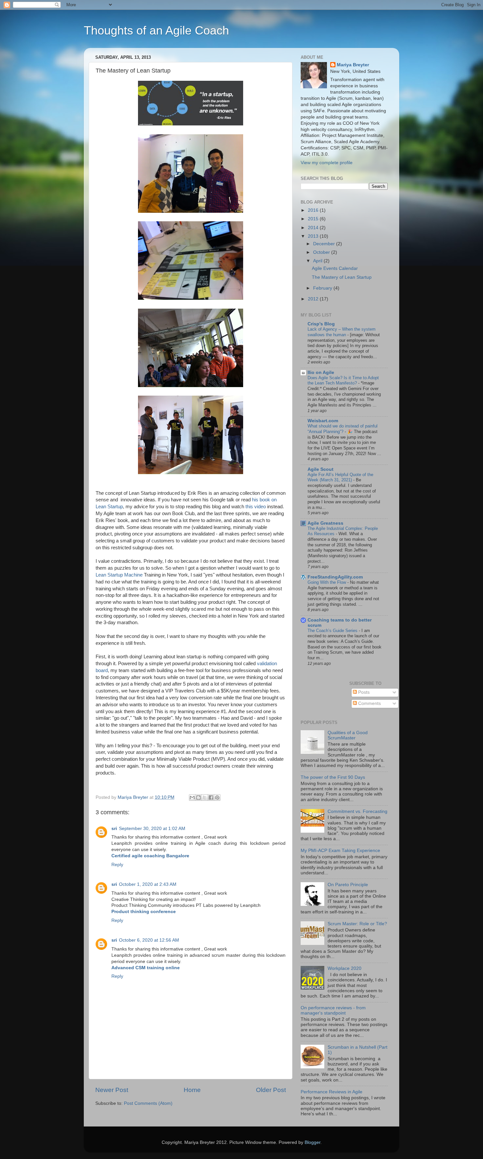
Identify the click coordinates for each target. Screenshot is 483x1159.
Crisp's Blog (321, 323)
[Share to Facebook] (211, 797)
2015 (314, 218)
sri (114, 828)
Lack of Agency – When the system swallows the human (342, 332)
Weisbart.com (323, 420)
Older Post (271, 1089)
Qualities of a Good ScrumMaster (348, 735)
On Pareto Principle (348, 884)
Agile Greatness (325, 523)
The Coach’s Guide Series (333, 630)
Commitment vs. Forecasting (357, 811)
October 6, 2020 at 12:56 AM (149, 940)
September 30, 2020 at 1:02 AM (152, 828)
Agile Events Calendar (335, 268)
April (318, 260)
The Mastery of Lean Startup (342, 277)
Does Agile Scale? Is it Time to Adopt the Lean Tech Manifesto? (343, 380)
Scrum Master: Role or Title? (357, 923)
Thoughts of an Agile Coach (156, 30)
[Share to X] (204, 797)
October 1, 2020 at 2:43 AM (147, 884)
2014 (314, 227)
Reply (117, 864)
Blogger (312, 1142)
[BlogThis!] (198, 797)
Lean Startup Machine (120, 575)
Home (192, 1089)
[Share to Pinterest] (217, 797)
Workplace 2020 (344, 968)
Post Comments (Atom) (148, 1103)
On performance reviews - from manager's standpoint (333, 1010)
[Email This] (192, 797)
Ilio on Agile (321, 372)
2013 (314, 236)
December (324, 243)
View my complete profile (327, 162)
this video (255, 506)
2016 (314, 210)
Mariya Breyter (353, 64)
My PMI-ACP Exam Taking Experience (340, 850)
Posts (363, 692)
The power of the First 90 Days (333, 777)
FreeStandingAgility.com (335, 577)
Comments (369, 703)
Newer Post (111, 1089)
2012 (314, 298)
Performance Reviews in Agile (331, 1091)
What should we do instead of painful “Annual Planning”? (343, 429)
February (323, 288)
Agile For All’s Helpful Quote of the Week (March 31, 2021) (340, 477)
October (322, 252)
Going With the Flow (327, 582)
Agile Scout (321, 469)
